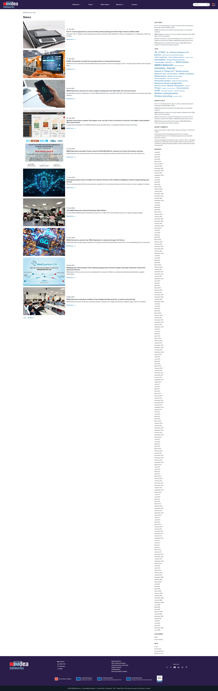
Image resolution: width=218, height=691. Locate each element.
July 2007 (157, 621)
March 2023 (157, 239)
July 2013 (157, 494)
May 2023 (157, 235)
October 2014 (158, 460)
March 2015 (157, 448)
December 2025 (158, 168)
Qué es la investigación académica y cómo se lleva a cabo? (171, 140)
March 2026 (157, 161)
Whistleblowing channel (119, 671)
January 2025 (158, 191)
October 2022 (158, 251)
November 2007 (158, 616)
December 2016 (158, 400)
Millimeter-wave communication (166, 74)
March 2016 (157, 421)
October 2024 (158, 198)
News (156, 637)
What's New (105, 4)
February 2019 (158, 340)
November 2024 (158, 196)
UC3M (157, 91)
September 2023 (159, 225)
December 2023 (158, 219)
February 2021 (158, 290)
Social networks (183, 88)
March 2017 (157, 393)
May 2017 (157, 389)
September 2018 (159, 352)
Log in (156, 646)
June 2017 (157, 386)
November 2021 (158, 274)
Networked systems (162, 81)
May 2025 (157, 182)
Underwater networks (167, 91)
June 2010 (157, 568)
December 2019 (158, 320)
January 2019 (158, 343)
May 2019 (157, 333)
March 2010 (157, 570)
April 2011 (157, 547)
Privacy (157, 88)
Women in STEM (177, 96)
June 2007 (157, 623)
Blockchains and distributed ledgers (173, 55)
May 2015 (157, 444)
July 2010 (157, 565)
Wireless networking (163, 96)
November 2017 (158, 375)
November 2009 (158, 577)
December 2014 (158, 455)
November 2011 (158, 533)
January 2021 (158, 292)
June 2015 (157, 441)
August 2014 (157, 464)
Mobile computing (186, 74)
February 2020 (158, 315)
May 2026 (157, 157)
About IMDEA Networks (118, 663)
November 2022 (158, 248)
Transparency (115, 669)
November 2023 (158, 221)
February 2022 (158, 267)
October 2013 (158, 487)
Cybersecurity (189, 57)
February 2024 (158, 214)
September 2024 (159, 200)
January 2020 (158, 317)
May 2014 (157, 471)
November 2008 (158, 598)
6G (167, 52)
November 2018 (158, 347)
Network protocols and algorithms (168, 83)
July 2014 (157, 467)
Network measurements (180, 81)
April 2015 (157, 446)
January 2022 (158, 269)
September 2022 (159, 253)
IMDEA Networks (163, 65)
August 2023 (157, 228)
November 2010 (158, 556)
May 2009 (157, 586)
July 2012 (157, 517)
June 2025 (157, 180)
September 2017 (159, 379)
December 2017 (158, 372)
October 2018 (158, 350)
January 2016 (158, 425)
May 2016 (157, 416)
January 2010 (158, 575)
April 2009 (157, 588)
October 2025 (158, 173)
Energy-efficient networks (176, 60)
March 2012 (157, 524)
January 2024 (158, 216)
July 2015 (157, 439)
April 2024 (157, 209)
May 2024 (157, 207)
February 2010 (158, 572)
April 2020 (157, 310)
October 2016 (158, 405)
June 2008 (157, 604)
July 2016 (157, 412)
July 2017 (157, 384)
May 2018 (157, 361)
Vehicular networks (179, 91)
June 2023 (157, 232)
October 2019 (158, 324)
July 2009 (157, 584)
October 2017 (158, 377)
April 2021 (157, 285)
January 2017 (158, 398)
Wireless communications (166, 93)
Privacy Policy (101, 688)
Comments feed (159, 651)
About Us (120, 4)
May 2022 (157, 260)
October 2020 (158, 299)
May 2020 (157, 308)
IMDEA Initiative (182, 62)
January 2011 (158, 552)
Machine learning (182, 71)
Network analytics (160, 78)
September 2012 (159, 513)
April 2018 (157, 363)
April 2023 (157, 237)
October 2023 (158, 223)
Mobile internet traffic (175, 76)
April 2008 (157, 609)
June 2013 (157, 497)
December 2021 (158, 271)
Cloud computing (160, 57)
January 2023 (158, 244)
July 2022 (157, 255)
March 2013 (157, 503)
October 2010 (158, 559)
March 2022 (157, 265)
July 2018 (157, 356)
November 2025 (158, 170)
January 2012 (158, 529)
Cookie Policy (120, 688)
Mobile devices (160, 76)
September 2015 (159, 435)
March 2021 (157, 287)
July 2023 (157, 230)
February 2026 (158, 163)
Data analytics (160, 60)
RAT (114, 688)
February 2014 (158, 478)
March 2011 (157, 549)
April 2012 (157, 522)
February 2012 (158, 526)
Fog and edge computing (163, 62)
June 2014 (157, 469)
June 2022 (157, 258)
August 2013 (157, 492)
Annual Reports (116, 667)
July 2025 (157, 177)
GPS (173, 62)
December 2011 (158, 531)
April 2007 (157, 625)
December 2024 (158, 193)
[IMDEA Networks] (10, 4)
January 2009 (158, 595)
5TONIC (161, 52)
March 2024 (157, 212)
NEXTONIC (187, 85)
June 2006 (157, 630)
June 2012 (157, 520)
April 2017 (157, 391)
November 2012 (158, 508)
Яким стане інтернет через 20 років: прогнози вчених (170, 130)
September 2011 (159, 538)
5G (155, 52)
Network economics (173, 78)
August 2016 (157, 409)
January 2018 (158, 370)
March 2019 (157, 338)
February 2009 (158, 593)
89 (29, 318)
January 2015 (158, 453)
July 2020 (157, 304)
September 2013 (159, 490)
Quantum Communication (168, 88)
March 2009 (157, 591)
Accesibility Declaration (89, 688)
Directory (62, 664)
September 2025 (159, 175)
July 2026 (157, 152)
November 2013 (158, 485)
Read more (71, 39)
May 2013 (157, 499)
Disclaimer (109, 688)
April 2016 (157, 418)
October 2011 (158, 536)
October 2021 (158, 276)
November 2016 (158, 402)
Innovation (160, 68)
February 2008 (158, 611)
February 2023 (158, 242)
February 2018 (158, 368)
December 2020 (158, 294)
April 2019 (157, 336)
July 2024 (157, 203)
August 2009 (157, 582)
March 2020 (157, 313)
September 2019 (159, 327)
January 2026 (158, 166)
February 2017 (158, 395)
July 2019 (157, 329)
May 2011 (157, 545)
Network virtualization (175, 86)
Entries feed (157, 649)
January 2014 (158, 480)
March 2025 (157, 186)
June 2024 (157, 205)
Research (76, 4)
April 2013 (157, 501)
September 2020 (159, 301)
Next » (32, 318)
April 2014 (157, 474)
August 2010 (157, 563)
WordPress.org (158, 653)
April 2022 (157, 262)
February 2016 (158, 423)
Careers (134, 4)
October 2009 (158, 579)
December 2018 (158, 345)
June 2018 (157, 359)
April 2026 (157, 159)
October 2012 (158, 510)
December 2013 (158, 483)
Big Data (157, 55)
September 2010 (159, 561)
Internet (171, 68)
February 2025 (158, 189)
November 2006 (158, 627)
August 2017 (157, 382)
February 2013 (158, 506)
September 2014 (159, 462)
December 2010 (158, 554)
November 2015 (158, 430)
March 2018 (157, 366)
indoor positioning (179, 65)
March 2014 (157, 476)
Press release (158, 639)
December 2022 (158, 246)
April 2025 (157, 184)
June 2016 (157, 414)
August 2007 (157, 618)
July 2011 (157, 540)
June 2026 (157, 154)
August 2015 (157, 437)
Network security (160, 86)
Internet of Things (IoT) (164, 71)
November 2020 (158, 297)
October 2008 (158, 600)
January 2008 (158, 614)
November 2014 (158, 457)
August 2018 (157, 354)
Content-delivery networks (176, 57)
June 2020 (157, 306)
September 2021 (159, 278)
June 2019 (157, 331)
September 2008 (159, 602)
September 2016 (159, 407)
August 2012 (157, 515)
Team (91, 4)
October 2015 (158, 432)
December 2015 (158, 428)
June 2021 (157, 281)
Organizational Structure (119, 665)
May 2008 (157, 607)
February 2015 (158, 451)
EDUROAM (62, 666)
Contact (61, 661)
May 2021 (157, 283)
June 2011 (157, 542)
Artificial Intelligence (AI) (179, 52)
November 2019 (158, 322)
